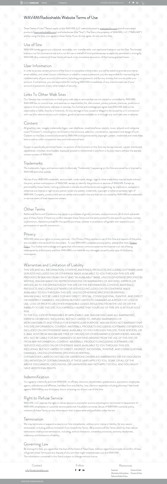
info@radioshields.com (112, 2)
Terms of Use (136, 469)
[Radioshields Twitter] (133, 2)
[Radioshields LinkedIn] (137, 2)
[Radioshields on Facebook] (75, 470)
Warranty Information (120, 472)
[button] (143, 3)
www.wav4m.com (108, 28)
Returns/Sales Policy (119, 475)
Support (114, 469)
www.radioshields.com (45, 32)
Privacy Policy (136, 472)
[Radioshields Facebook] (129, 2)
